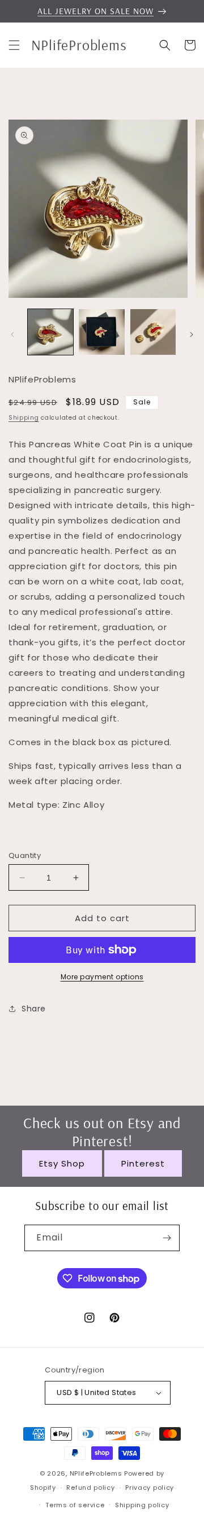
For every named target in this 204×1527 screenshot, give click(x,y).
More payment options (102, 977)
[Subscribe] (166, 1238)
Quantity (24, 855)
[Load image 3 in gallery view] (153, 331)
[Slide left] (12, 334)
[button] (14, 45)
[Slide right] (191, 334)
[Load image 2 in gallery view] (101, 331)
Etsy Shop (62, 1163)
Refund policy (90, 1487)
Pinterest (143, 1163)
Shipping (23, 417)
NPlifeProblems (96, 1473)
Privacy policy (149, 1487)
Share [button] (34, 1008)
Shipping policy (142, 1505)
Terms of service (74, 1505)
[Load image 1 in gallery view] (50, 331)
